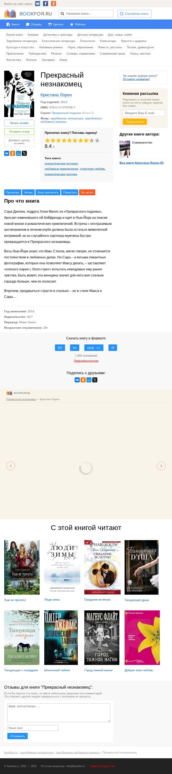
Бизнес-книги (14, 34)
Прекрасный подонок (66, 113)
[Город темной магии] (101, 664)
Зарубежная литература (21, 41)
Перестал (69, 192)
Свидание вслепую (97, 599)
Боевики (33, 34)
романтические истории (61, 163)
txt (74, 347)
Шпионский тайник (57, 670)
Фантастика (13, 59)
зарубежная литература (66, 118)
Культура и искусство (20, 47)
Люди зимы (52, 599)
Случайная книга (136, 13)
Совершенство (142, 142)
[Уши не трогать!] (22, 593)
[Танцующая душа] (142, 593)
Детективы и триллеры (57, 34)
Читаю (28, 192)
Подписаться (135, 121)
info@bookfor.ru (75, 766)
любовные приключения (61, 168)
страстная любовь (92, 168)
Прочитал (12, 192)
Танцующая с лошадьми (21, 670)
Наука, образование (80, 47)
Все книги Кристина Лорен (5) (142, 162)
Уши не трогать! (15, 600)
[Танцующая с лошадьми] (21, 664)
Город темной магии (98, 670)
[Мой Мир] (18, 153)
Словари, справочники (80, 53)
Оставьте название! (136, 79)
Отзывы (36, 24)
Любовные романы (51, 47)
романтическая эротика (61, 174)
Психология (87, 41)
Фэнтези (31, 59)
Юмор (63, 59)
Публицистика (37, 53)
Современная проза (112, 53)
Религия (56, 53)
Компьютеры (108, 41)
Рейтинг (80, 24)
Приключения (14, 53)
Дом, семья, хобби (120, 34)
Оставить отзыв (19, 131)
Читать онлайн (19, 123)
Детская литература (90, 34)
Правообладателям (102, 766)
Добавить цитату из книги (19, 142)
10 (97, 140)
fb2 (60, 347)
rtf (112, 347)
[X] (24, 153)
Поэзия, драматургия (140, 47)
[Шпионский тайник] (61, 664)
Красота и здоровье (133, 41)
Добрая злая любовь (139, 670)
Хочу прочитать (48, 192)
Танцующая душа (137, 600)
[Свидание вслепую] (102, 593)
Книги (15, 24)
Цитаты (58, 24)
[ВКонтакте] (6, 153)
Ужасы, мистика (140, 53)
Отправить (17, 736)
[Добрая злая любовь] (142, 664)
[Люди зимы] (62, 593)
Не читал (87, 192)
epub (93, 347)
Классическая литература (58, 41)
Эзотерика (48, 59)
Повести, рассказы (110, 47)
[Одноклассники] (12, 153)
